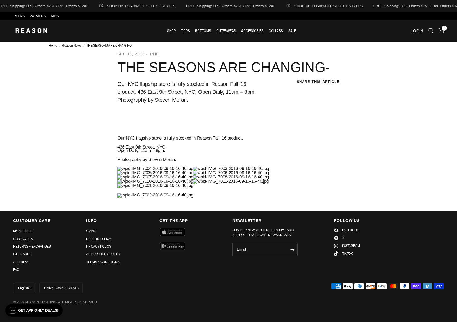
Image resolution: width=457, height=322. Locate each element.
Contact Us (23, 239)
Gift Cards (22, 254)
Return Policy (98, 239)
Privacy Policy (98, 246)
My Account (23, 231)
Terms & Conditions (102, 262)
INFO (91, 220)
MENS (20, 16)
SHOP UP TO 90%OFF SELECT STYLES (139, 6)
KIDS (55, 16)
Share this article (318, 81)
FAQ (16, 269)
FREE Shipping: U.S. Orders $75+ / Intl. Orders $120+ (228, 6)
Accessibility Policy (103, 254)
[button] (34, 310)
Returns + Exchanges (32, 246)
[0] (440, 30)
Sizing (91, 231)
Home (53, 45)
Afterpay (21, 262)
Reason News (71, 45)
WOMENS (38, 16)
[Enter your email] (292, 249)
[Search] (431, 30)
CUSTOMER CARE (32, 220)
